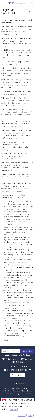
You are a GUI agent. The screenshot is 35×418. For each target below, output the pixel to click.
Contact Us (17, 375)
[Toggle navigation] (32, 3)
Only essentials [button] (22, 415)
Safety (6, 340)
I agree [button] (30, 415)
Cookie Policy (13, 409)
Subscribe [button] (27, 351)
